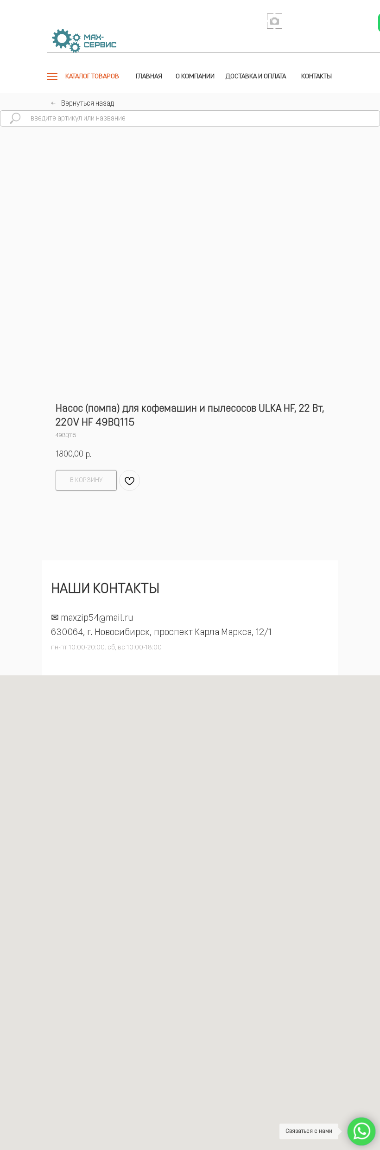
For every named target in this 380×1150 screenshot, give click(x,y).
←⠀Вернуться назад (82, 104)
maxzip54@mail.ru (97, 618)
